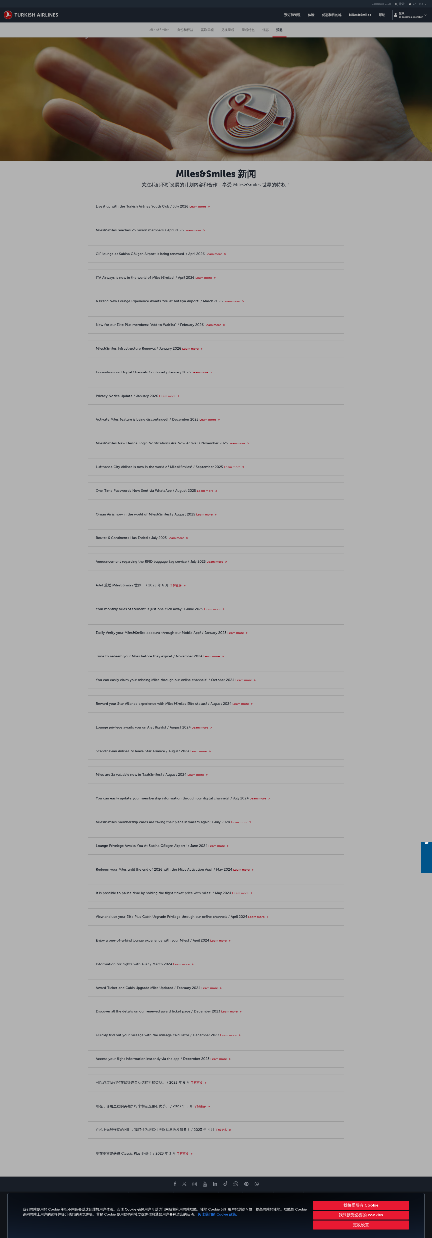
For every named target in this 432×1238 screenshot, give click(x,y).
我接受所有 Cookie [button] (361, 1205)
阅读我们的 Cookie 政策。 (219, 1214)
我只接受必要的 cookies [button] (361, 1215)
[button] (361, 1225)
